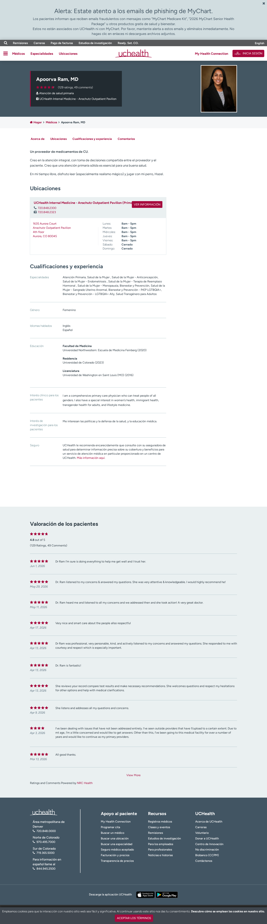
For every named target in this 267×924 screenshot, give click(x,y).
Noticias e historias (160, 855)
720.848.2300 (47, 208)
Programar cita (110, 827)
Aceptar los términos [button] (134, 918)
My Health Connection (211, 54)
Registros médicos (160, 821)
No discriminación (207, 849)
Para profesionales (160, 849)
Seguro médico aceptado (117, 849)
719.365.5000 (45, 853)
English (259, 43)
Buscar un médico (112, 833)
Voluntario (202, 833)
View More (133, 775)
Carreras (39, 43)
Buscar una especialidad (116, 844)
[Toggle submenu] (5, 53)
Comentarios (126, 139)
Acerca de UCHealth (208, 821)
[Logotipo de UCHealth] (43, 812)
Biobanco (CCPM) (207, 855)
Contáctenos (203, 861)
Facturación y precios (115, 855)
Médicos (18, 54)
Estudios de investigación (95, 43)
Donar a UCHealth (207, 838)
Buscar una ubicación (115, 838)
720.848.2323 (47, 212)
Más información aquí (91, 458)
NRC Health (85, 783)
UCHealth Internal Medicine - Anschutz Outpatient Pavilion (77, 99)
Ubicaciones (68, 54)
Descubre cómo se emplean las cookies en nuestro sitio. (228, 911)
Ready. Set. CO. (128, 43)
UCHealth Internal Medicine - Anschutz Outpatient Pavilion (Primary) (85, 203)
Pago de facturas (62, 43)
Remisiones (20, 43)
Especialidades (42, 54)
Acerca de (37, 139)
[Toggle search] (6, 43)
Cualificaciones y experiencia (92, 139)
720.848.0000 (46, 831)
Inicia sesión (252, 53)
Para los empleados (160, 844)
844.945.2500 (46, 868)
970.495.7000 (46, 842)
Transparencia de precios (117, 861)
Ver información (147, 204)
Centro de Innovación (209, 844)
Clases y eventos (159, 827)
